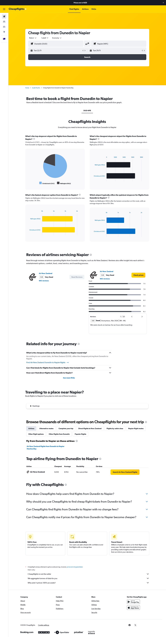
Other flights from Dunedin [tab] (59, 434)
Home (27, 88)
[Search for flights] (4, 16)
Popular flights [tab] (80, 434)
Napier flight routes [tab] (136, 428)
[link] (138, 275)
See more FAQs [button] (69, 378)
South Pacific (36, 88)
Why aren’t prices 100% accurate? (42, 583)
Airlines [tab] (31, 428)
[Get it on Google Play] (133, 602)
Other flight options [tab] (36, 434)
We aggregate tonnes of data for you (42, 578)
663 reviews (44, 281)
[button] (163, 2)
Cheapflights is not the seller (39, 574)
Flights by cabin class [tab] (115, 428)
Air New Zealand (45, 273)
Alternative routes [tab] (46, 428)
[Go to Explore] (4, 31)
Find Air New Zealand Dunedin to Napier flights (45, 362)
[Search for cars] (4, 26)
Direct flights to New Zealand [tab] (89, 428)
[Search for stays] (4, 21)
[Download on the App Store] (133, 607)
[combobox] (33, 38)
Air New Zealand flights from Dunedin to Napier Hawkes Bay (45, 447)
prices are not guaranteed (75, 567)
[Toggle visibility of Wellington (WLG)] (64, 183)
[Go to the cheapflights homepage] (18, 9)
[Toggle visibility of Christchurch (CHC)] (47, 183)
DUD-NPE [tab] (87, 110)
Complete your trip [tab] (66, 428)
